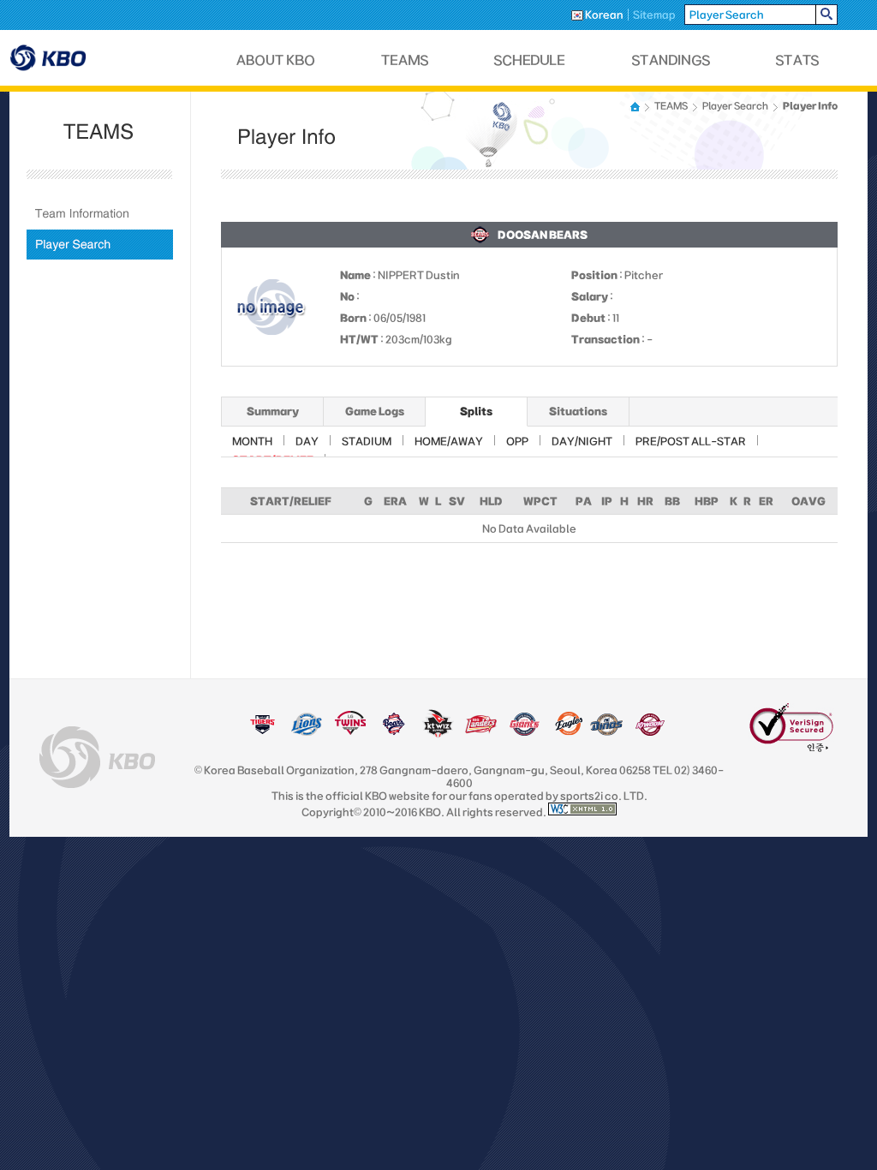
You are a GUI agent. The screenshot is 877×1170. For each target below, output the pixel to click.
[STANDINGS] (671, 60)
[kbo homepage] (97, 757)
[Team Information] (100, 214)
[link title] (262, 732)
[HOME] (636, 106)
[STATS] (797, 60)
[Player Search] (100, 245)
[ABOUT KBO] (276, 60)
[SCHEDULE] (530, 60)
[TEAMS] (404, 60)
